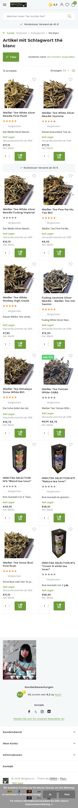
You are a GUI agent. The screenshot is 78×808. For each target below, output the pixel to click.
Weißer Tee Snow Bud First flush (18, 564)
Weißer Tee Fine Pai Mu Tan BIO (57, 211)
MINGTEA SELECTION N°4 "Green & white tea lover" (58, 566)
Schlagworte (38, 33)
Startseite (21, 33)
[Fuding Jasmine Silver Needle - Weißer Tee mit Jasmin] (58, 278)
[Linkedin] (49, 712)
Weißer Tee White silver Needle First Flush (19, 114)
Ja (49, 794)
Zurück (10, 33)
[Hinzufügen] (20, 156)
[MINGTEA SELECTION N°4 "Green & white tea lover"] (58, 543)
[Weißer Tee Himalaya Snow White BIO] (19, 370)
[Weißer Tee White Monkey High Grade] (19, 278)
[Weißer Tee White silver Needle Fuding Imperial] (19, 190)
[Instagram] (42, 712)
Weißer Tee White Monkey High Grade (16, 299)
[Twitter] (35, 712)
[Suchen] (70, 16)
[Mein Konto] (61, 5)
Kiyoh (58, 694)
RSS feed (17, 783)
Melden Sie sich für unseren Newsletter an (39, 718)
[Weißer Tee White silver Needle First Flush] (19, 93)
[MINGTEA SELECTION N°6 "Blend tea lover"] (19, 458)
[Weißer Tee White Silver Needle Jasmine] (58, 93)
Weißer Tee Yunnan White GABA (55, 391)
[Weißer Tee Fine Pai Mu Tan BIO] (58, 190)
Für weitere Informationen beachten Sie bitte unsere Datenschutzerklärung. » (39, 802)
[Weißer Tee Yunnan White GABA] (58, 370)
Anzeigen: (56, 70)
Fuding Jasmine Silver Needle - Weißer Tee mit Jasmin (58, 301)
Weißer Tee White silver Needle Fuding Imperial (19, 211)
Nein (66, 794)
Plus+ (63, 778)
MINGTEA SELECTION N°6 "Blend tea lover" (17, 479)
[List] (73, 70)
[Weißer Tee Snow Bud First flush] (19, 543)
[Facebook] (29, 712)
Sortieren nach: (37, 56)
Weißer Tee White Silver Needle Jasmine (58, 114)
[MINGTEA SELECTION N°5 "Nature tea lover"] (58, 458)
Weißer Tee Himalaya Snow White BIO (17, 390)
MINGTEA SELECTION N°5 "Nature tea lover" (58, 479)
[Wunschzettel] (67, 4)
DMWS (53, 778)
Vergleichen (14, 126)
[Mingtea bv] (20, 4)
